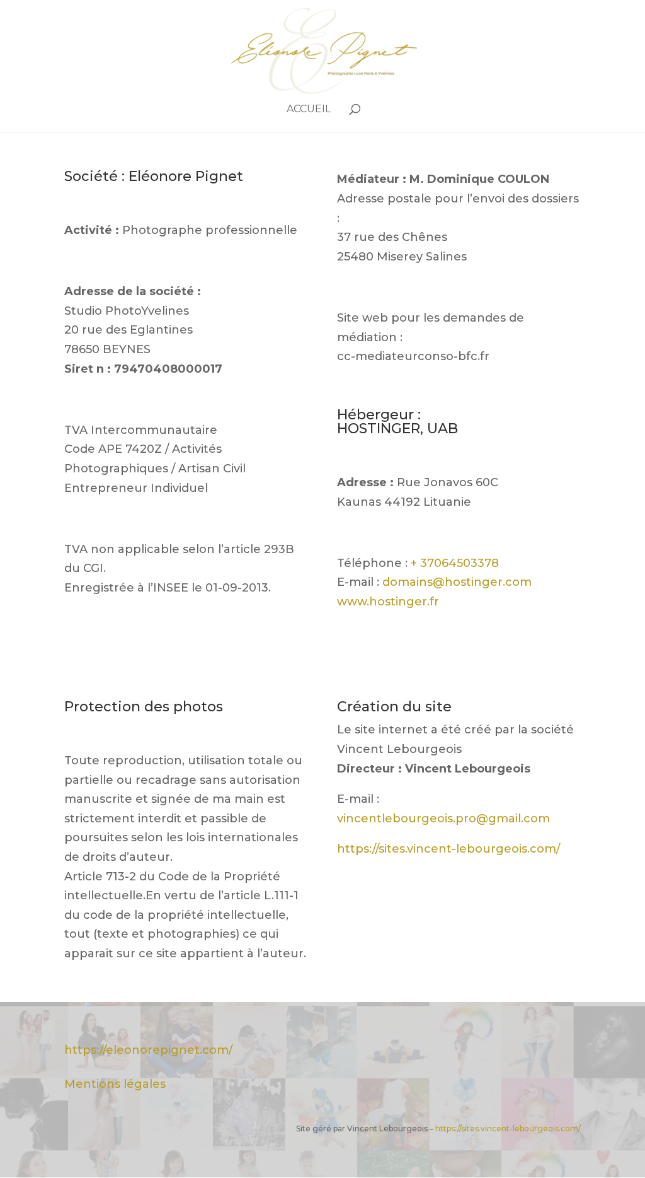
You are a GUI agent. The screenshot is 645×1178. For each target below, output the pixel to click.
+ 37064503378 (455, 563)
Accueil (309, 110)
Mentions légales (115, 1084)
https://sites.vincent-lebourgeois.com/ (448, 849)
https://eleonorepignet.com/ (148, 1050)
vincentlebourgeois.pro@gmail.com (443, 818)
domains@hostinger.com (457, 582)
